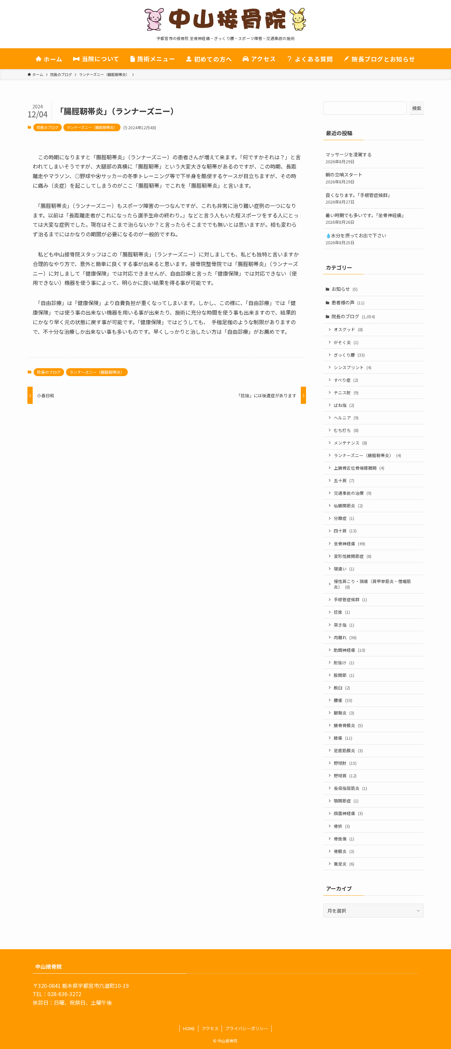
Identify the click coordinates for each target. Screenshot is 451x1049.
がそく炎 (346, 342)
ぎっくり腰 (349, 355)
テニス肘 (346, 392)
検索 (416, 108)
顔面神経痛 (348, 813)
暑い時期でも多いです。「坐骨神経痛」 (366, 218)
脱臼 (342, 687)
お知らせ (344, 289)
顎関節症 (346, 800)
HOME (189, 1028)
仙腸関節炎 (348, 505)
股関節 (344, 675)
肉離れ (345, 637)
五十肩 (344, 480)
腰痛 (343, 700)
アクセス (210, 1028)
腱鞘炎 (344, 713)
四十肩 (345, 530)
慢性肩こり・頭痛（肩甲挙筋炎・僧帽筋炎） (372, 584)
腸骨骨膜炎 (348, 725)
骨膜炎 (344, 851)
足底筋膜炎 (348, 750)
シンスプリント (352, 367)
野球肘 (345, 763)
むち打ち (346, 430)
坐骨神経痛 (349, 543)
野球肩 (345, 775)
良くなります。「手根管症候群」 (359, 198)
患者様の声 (347, 302)
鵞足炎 (344, 864)
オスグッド (348, 329)
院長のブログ (47, 127)
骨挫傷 (344, 838)
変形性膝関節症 (352, 556)
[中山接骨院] (225, 19)
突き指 (344, 625)
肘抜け (344, 662)
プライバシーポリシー (246, 1028)
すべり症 (346, 380)
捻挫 (342, 612)
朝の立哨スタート (344, 178)
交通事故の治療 (352, 493)
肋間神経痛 (349, 650)
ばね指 (344, 405)
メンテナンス (350, 443)
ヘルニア (346, 417)
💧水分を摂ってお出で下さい (356, 239)
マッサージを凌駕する (349, 158)
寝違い (344, 568)
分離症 (344, 518)
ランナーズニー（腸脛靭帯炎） (92, 127)
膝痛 (343, 738)
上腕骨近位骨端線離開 (359, 468)
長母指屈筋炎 (350, 788)
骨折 (342, 826)
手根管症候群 (350, 599)
